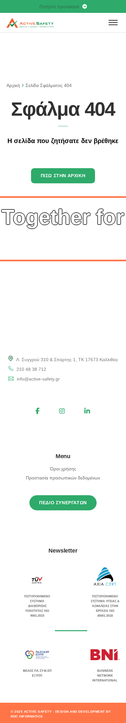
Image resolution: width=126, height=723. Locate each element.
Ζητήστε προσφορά (59, 6)
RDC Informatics (27, 716)
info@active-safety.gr (38, 378)
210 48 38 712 (31, 369)
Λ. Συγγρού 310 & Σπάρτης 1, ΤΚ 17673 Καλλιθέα (67, 359)
